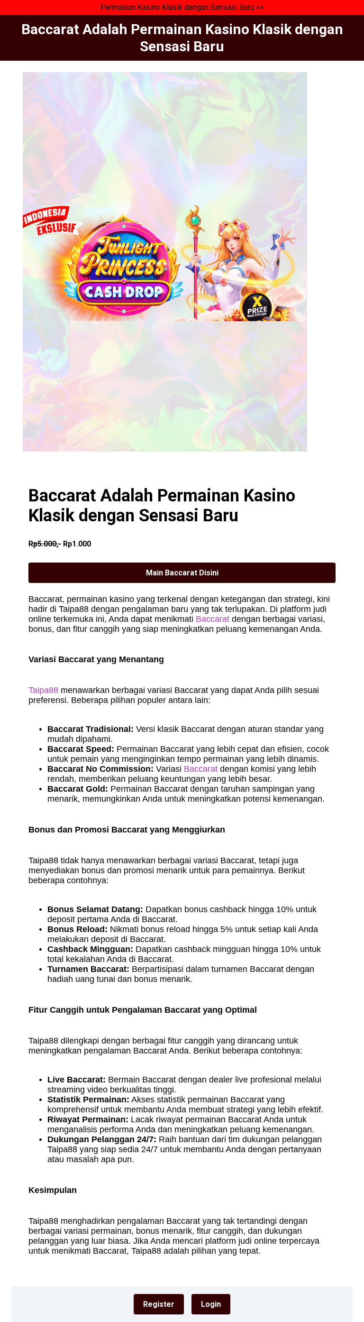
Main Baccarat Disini (182, 572)
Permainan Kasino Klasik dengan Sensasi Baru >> (182, 7)
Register (158, 1304)
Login (211, 1304)
